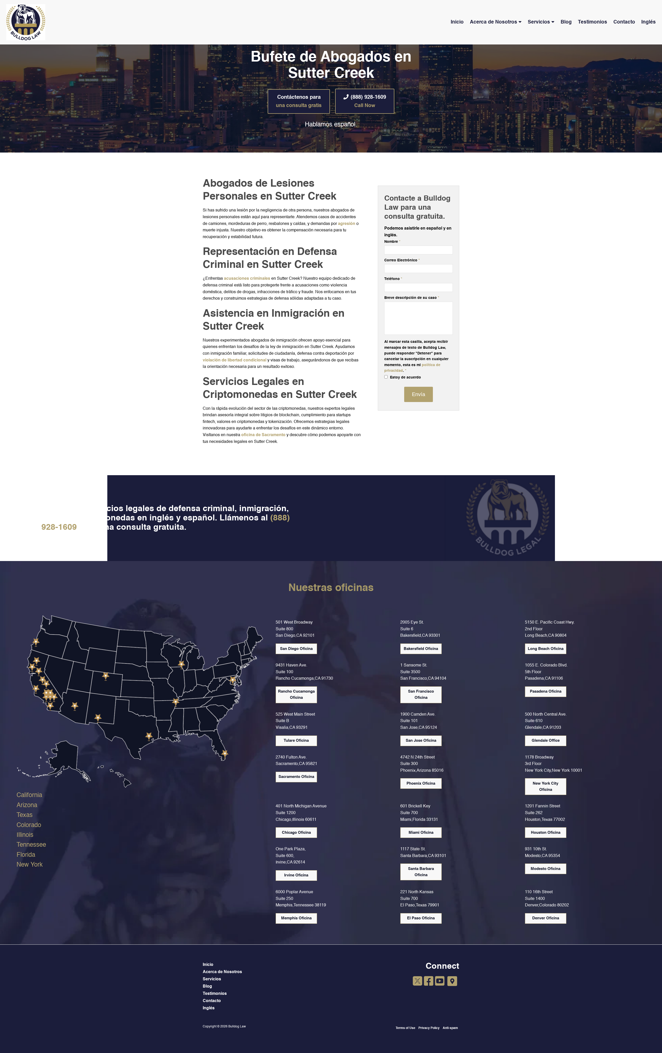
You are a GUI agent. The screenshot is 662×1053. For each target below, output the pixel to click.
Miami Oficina (421, 833)
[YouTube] (439, 982)
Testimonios (592, 22)
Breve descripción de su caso (411, 298)
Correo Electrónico (402, 260)
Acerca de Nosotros (493, 22)
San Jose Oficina (421, 741)
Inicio (457, 22)
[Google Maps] (452, 981)
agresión (347, 224)
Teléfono (393, 279)
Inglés (648, 22)
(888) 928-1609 (368, 101)
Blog (566, 22)
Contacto (624, 22)
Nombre (392, 242)
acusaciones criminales (247, 279)
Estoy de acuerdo (405, 377)
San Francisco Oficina (421, 695)
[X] (417, 982)
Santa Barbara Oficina (421, 872)
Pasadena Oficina (545, 691)
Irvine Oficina (296, 875)
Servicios (539, 22)
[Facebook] (428, 982)
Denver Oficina (545, 918)
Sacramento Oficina (296, 777)
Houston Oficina (545, 833)
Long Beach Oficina (545, 649)
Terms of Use (405, 1028)
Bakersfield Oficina (421, 649)
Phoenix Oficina (421, 783)
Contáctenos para (299, 101)
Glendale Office (546, 741)
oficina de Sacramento (263, 435)
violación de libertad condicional (234, 360)
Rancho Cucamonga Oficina (296, 695)
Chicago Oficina (296, 833)
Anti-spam (450, 1028)
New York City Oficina (545, 787)
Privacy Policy (429, 1028)
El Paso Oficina (421, 918)
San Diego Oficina (296, 649)
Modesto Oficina (545, 869)
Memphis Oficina (296, 918)
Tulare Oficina (296, 741)
